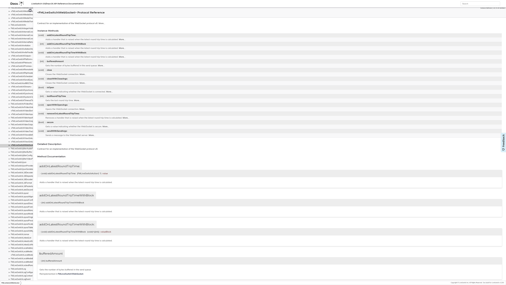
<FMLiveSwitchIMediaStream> (24, 11)
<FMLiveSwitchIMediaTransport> (25, 22)
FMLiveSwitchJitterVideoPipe (23, 159)
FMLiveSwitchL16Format (21, 183)
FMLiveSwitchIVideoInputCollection (26, 118)
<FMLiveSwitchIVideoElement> (24, 111)
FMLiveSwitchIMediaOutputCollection (27, 8)
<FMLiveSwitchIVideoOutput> (23, 121)
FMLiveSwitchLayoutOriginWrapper (26, 217)
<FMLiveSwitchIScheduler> (22, 77)
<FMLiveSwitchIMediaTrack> (23, 18)
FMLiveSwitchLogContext (22, 276)
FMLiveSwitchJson (18, 162)
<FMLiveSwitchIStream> (21, 87)
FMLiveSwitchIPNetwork (21, 63)
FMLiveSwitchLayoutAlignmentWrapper (28, 197)
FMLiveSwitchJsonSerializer (22, 169)
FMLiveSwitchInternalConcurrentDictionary (29, 32)
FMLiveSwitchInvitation (20, 46)
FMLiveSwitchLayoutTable (22, 228)
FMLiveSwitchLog (18, 269)
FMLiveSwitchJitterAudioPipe (23, 149)
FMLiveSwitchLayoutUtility (22, 231)
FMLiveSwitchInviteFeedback (23, 53)
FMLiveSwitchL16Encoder (22, 180)
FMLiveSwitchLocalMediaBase (24, 259)
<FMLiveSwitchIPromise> (21, 66)
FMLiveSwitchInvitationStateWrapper (27, 49)
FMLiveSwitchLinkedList (21, 238)
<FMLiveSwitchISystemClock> (23, 97)
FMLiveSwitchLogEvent (21, 279)
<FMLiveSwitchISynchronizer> (23, 94)
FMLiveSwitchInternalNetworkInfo (25, 42)
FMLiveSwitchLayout (19, 193)
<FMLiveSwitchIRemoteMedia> (24, 70)
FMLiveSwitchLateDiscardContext (25, 190)
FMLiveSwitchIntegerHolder (22, 29)
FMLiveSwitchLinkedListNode (23, 245)
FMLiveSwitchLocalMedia (21, 252)
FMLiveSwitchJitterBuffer (21, 152)
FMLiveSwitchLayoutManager (23, 211)
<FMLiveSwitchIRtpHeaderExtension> (27, 73)
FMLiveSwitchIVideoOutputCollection (26, 125)
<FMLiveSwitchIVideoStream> (23, 128)
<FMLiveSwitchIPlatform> (22, 59)
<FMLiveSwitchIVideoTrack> (23, 132)
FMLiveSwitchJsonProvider (22, 166)
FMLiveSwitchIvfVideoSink (22, 107)
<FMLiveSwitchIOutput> (21, 56)
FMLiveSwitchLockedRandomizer (25, 266)
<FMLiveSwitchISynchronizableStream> (27, 90)
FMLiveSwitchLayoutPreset (22, 221)
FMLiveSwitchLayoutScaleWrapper (26, 224)
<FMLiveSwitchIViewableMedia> (24, 135)
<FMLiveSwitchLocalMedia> (22, 255)
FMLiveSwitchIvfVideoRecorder (24, 104)
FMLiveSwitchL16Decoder (22, 173)
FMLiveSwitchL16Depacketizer (24, 176)
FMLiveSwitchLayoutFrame (22, 207)
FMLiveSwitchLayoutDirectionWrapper (27, 204)
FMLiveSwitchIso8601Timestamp (25, 83)
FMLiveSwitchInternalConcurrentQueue (27, 35)
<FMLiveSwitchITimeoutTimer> (24, 101)
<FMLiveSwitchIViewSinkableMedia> (26, 142)
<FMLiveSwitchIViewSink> (22, 138)
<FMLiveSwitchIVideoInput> (23, 114)
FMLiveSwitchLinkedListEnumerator (26, 241)
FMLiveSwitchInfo (18, 25)
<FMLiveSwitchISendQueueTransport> (27, 80)
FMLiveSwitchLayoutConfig (22, 200)
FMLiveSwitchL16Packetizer (23, 186)
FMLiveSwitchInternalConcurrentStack (27, 39)
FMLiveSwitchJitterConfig (21, 156)
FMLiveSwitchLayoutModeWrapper (26, 214)
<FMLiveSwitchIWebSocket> (23, 145)
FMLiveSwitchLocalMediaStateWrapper (27, 262)
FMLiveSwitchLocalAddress (22, 248)
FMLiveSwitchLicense (20, 235)
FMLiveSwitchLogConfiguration (24, 273)
